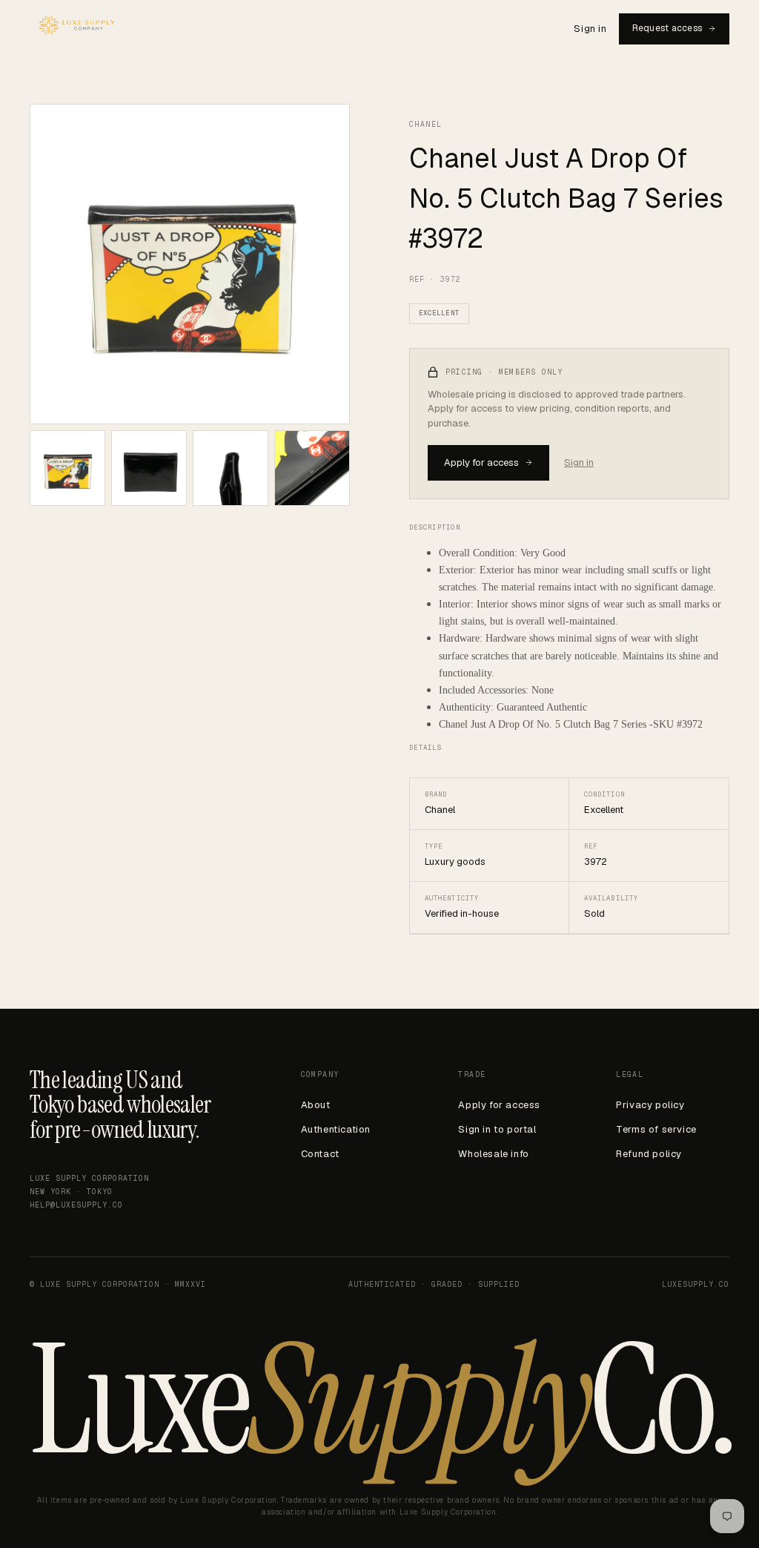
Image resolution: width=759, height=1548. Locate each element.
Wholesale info (493, 1153)
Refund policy (649, 1153)
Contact (320, 1153)
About (316, 1105)
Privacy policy (650, 1105)
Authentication (336, 1129)
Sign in (590, 28)
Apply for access (481, 462)
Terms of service (656, 1129)
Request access (667, 28)
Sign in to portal (497, 1129)
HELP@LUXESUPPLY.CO (76, 1205)
